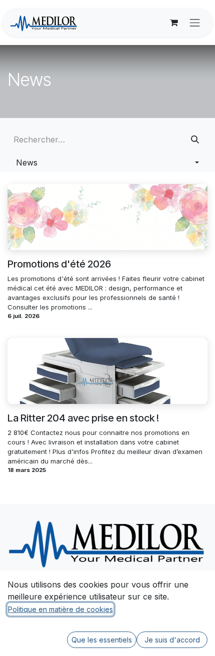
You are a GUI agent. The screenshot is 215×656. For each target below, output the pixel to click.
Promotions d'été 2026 (59, 264)
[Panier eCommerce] (174, 22)
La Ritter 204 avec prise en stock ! (83, 418)
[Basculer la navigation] (195, 22)
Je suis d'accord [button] (172, 640)
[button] (108, 162)
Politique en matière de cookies (60, 609)
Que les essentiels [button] (102, 640)
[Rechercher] (195, 139)
